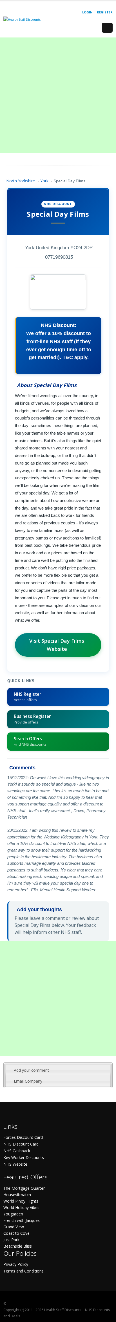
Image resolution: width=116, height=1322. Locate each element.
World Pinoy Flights (20, 1201)
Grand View (13, 1226)
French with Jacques (21, 1220)
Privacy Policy (15, 1264)
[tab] (58, 1070)
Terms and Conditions (23, 1271)
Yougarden (13, 1214)
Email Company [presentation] (28, 1081)
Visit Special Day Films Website (56, 644)
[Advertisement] (58, 95)
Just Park (11, 1239)
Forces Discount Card (23, 1137)
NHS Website (15, 1164)
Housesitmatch (17, 1194)
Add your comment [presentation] (31, 1070)
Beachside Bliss (17, 1246)
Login (87, 12)
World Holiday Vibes (21, 1207)
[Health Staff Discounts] (22, 19)
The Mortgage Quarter (24, 1188)
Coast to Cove (16, 1233)
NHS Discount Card (21, 1144)
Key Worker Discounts (23, 1157)
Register (105, 12)
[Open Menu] (107, 28)
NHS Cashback (16, 1150)
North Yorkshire (20, 180)
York (44, 180)
